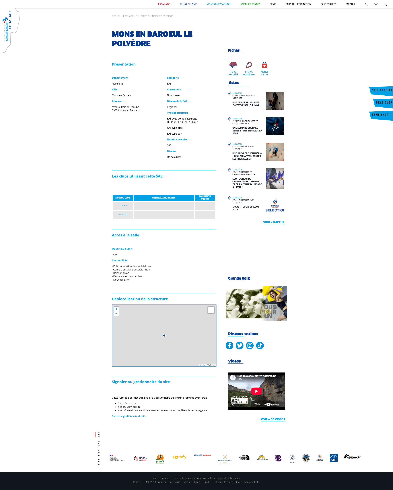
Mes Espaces (366, 5)
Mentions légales (192, 482)
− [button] (116, 314)
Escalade (164, 4)
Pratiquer (384, 102)
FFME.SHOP (380, 115)
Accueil (116, 16)
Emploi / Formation (298, 4)
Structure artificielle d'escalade (154, 16)
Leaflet (202, 365)
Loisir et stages (250, 4)
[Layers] (211, 310)
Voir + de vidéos (273, 419)
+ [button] (116, 309)
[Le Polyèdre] (164, 335)
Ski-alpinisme (188, 4)
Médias (350, 4)
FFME (273, 4)
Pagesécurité (233, 73)
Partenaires (328, 4)
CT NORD (123, 206)
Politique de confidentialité (228, 482)
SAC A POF (123, 215)
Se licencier (382, 90)
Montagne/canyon (218, 4)
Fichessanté (264, 73)
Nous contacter (252, 482)
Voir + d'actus (273, 222)
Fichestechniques (248, 73)
